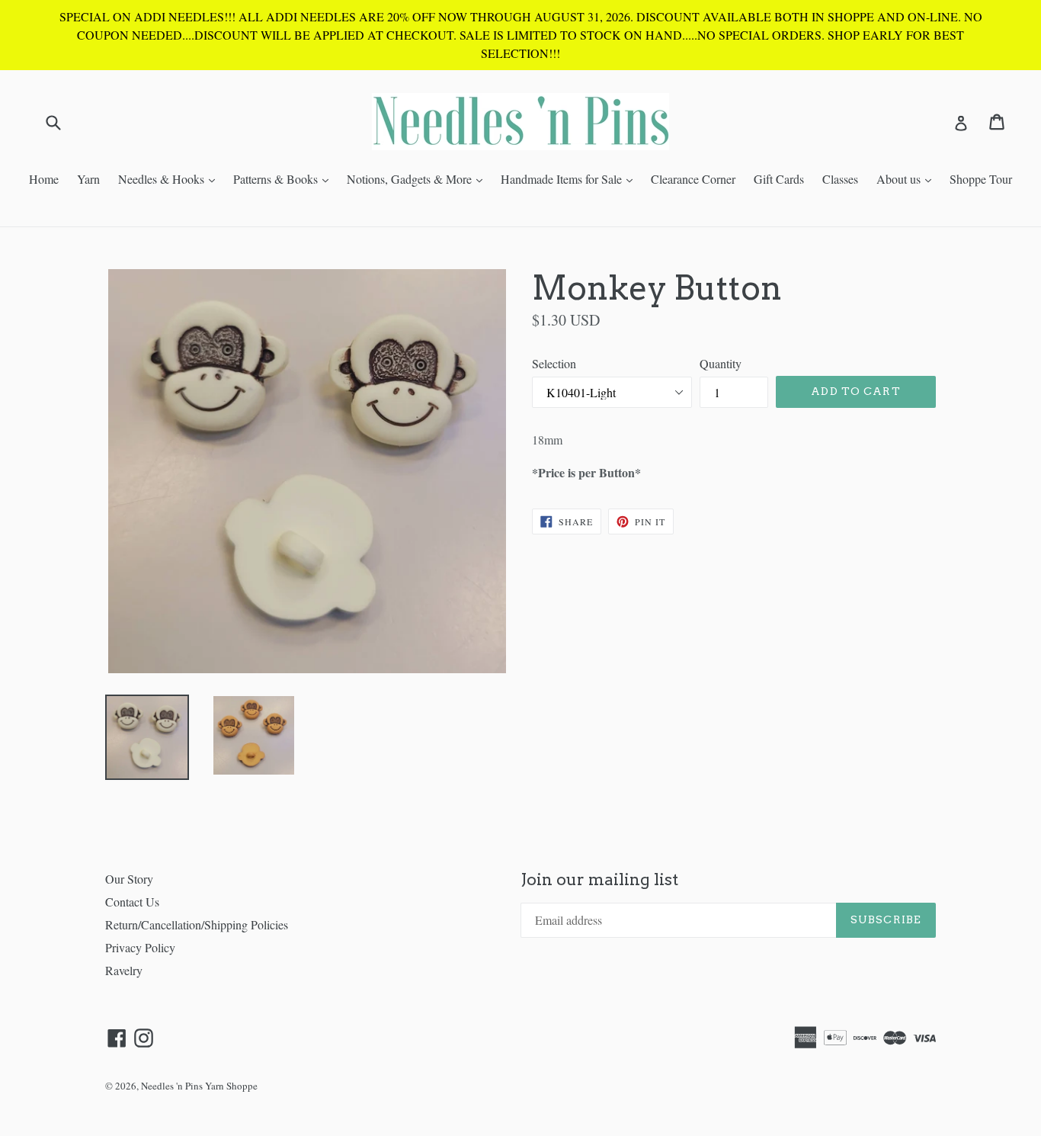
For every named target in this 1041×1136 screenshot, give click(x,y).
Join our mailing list (599, 879)
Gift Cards (779, 179)
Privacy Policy (140, 947)
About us (907, 178)
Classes (840, 179)
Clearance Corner (693, 179)
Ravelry (124, 970)
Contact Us (132, 902)
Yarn (88, 179)
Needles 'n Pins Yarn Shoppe (199, 1086)
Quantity (721, 363)
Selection (554, 363)
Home (44, 179)
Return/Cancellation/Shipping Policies (196, 924)
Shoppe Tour (981, 179)
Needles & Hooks (170, 178)
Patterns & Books (284, 178)
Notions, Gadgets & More (418, 178)
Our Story (129, 879)
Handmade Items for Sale (570, 178)
